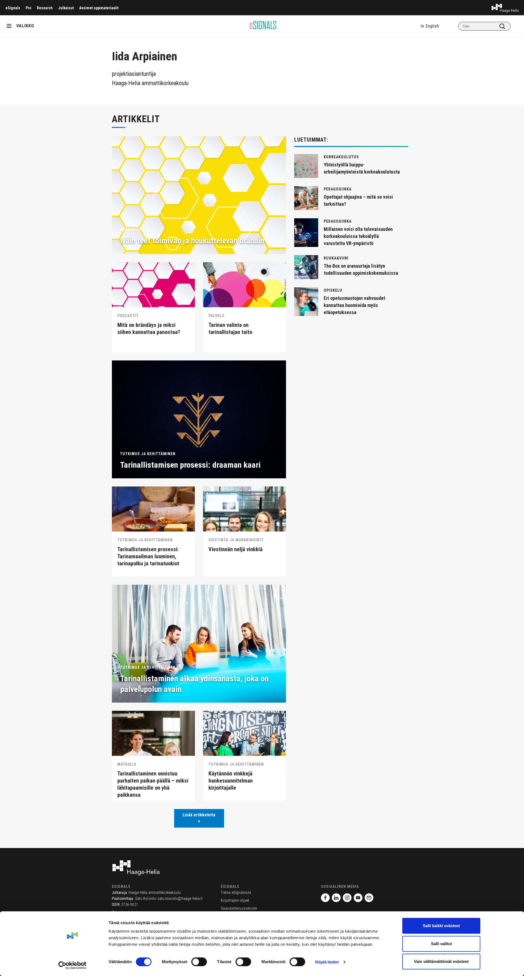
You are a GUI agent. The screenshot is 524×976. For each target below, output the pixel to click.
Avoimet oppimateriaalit (98, 8)
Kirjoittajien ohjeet (235, 900)
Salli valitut (441, 943)
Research (45, 8)
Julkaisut (66, 8)
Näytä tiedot (326, 962)
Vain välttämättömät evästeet (441, 961)
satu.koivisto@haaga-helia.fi (180, 898)
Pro (28, 8)
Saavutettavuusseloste (239, 908)
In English (430, 26)
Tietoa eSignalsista (236, 892)
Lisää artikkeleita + (199, 818)
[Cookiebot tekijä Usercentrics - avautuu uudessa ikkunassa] (72, 965)
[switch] (199, 961)
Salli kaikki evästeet (441, 925)
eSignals (12, 8)
